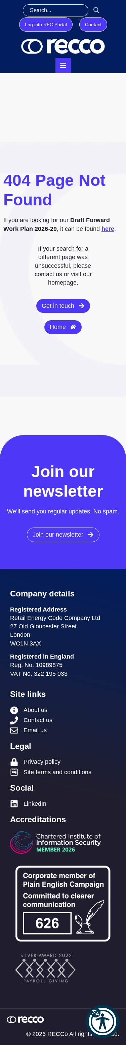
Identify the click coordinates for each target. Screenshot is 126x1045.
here (107, 228)
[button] (102, 1021)
